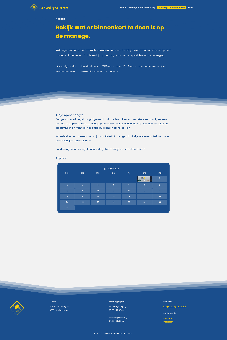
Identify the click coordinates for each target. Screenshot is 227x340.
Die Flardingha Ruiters (53, 8)
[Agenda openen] (105, 169)
